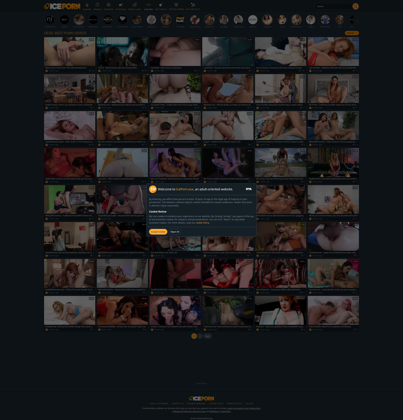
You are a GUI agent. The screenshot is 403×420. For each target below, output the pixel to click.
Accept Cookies (158, 231)
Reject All (175, 231)
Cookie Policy (203, 222)
